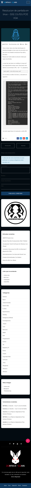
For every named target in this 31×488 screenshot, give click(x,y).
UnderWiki (6, 281)
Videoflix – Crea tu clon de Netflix (17, 405)
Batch (4, 299)
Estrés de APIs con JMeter (9, 260)
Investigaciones (7, 320)
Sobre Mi (14, 485)
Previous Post (8, 145)
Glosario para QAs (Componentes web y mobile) (15, 241)
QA (3, 344)
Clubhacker (6, 279)
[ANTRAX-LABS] (9, 2)
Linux (23, 44)
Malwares (5, 329)
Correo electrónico (6, 180)
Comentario (4, 166)
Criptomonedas (7, 302)
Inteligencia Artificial (8, 317)
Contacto (24, 485)
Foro (9, 485)
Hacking (5, 314)
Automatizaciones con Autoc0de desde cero (14, 254)
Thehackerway (7, 390)
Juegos (4, 323)
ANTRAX (6, 44)
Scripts (4, 353)
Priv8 (19, 485)
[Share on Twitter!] (21, 138)
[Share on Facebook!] (18, 138)
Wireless (5, 371)
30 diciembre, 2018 (14, 44)
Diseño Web (6, 305)
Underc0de (6, 275)
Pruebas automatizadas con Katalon (12, 257)
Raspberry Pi (6, 347)
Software (5, 359)
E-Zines (4, 308)
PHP (4, 335)
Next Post (23, 145)
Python (4, 341)
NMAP (4, 332)
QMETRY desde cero (8, 238)
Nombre (3, 175)
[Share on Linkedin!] (27, 138)
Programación (6, 338)
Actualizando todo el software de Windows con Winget (15, 245)
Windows (5, 368)
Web (2, 186)
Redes (4, 350)
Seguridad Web (7, 356)
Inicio (5, 485)
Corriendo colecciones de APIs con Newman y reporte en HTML (14, 250)
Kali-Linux (6, 277)
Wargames (5, 365)
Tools (4, 362)
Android (5, 296)
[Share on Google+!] (24, 138)
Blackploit (6, 388)
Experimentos (6, 311)
